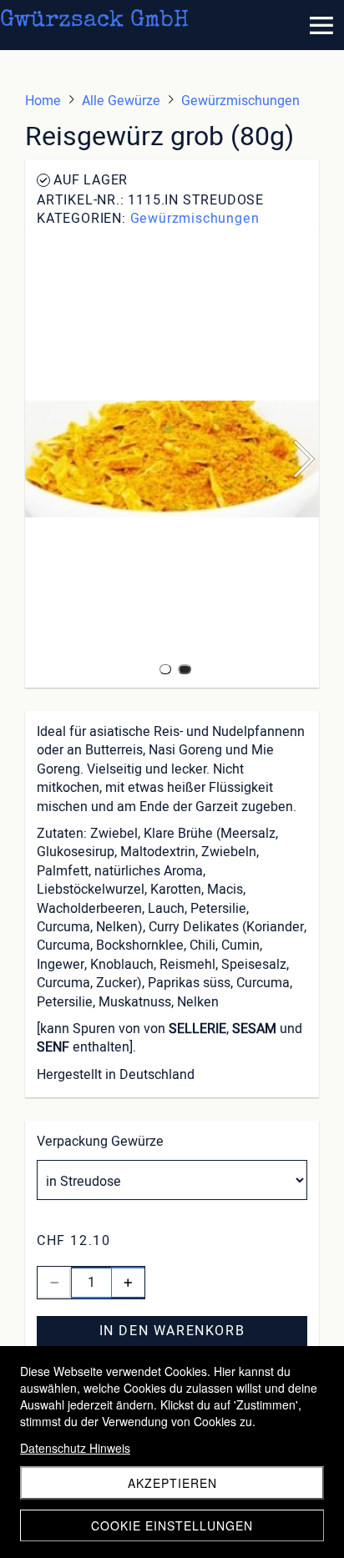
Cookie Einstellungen (172, 1525)
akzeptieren (172, 1483)
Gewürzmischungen (195, 219)
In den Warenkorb (172, 1331)
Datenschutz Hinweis (75, 1448)
